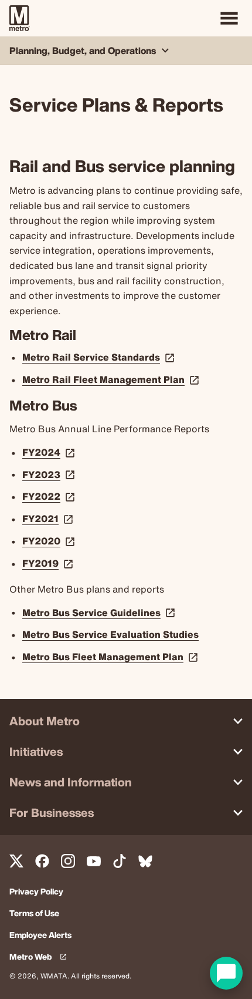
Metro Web (40, 957)
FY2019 (49, 563)
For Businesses (51, 812)
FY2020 (49, 541)
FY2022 (49, 496)
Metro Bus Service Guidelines (100, 613)
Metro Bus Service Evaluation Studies (110, 634)
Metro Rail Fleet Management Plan (112, 379)
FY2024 (49, 452)
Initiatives (36, 751)
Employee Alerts (40, 935)
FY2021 (49, 519)
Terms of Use (34, 914)
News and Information (70, 782)
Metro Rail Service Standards (99, 357)
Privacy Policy (36, 892)
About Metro (44, 720)
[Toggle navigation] (229, 18)
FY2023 (49, 474)
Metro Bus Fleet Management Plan (111, 657)
